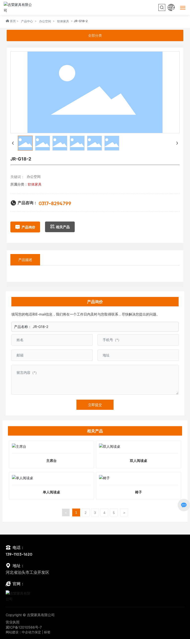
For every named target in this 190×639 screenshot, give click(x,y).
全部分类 (95, 35)
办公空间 (45, 21)
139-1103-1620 (19, 555)
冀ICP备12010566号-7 (24, 627)
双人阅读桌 (138, 460)
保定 (38, 632)
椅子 (138, 492)
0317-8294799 (55, 203)
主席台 (51, 460)
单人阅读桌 (51, 492)
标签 (47, 632)
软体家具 (63, 21)
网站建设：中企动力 (20, 632)
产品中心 (27, 21)
